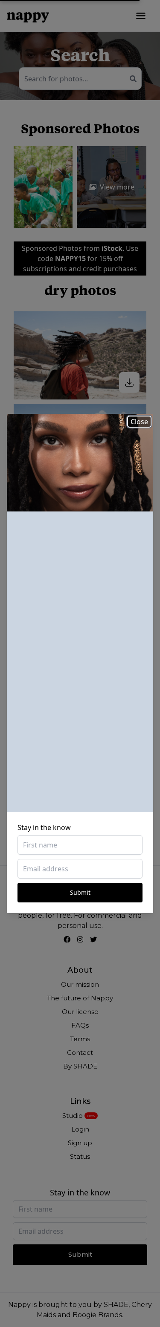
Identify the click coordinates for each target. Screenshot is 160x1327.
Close (139, 421)
